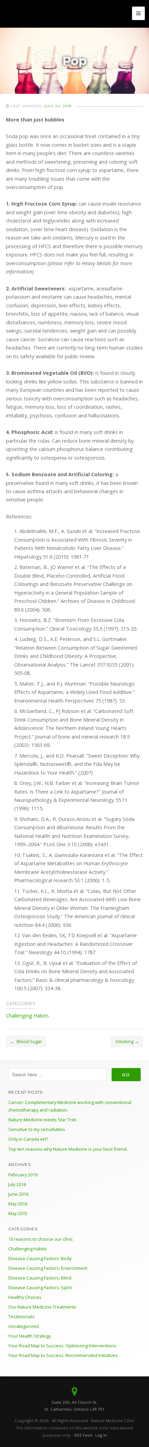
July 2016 (17, 1184)
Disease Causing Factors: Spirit (40, 1287)
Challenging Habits (27, 1015)
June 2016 (18, 1194)
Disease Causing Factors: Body (39, 1258)
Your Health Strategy (29, 1336)
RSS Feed (83, 1435)
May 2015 (17, 1213)
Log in (101, 1435)
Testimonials (21, 1316)
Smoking (123, 1041)
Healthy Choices (25, 1297)
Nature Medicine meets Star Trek (42, 1119)
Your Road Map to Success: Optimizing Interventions (62, 1345)
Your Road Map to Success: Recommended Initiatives (63, 1355)
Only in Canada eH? (28, 1139)
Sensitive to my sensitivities (36, 1129)
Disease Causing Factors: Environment (47, 1268)
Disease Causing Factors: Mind (39, 1278)
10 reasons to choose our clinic (40, 1239)
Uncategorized (23, 1326)
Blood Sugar (29, 1041)
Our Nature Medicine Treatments (42, 1307)
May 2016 (17, 1204)
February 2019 (22, 1175)
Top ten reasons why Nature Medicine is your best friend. (68, 1149)
